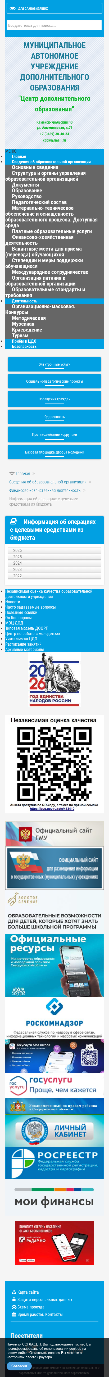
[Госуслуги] (54, 1085)
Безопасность (24, 346)
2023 (17, 569)
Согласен (19, 1366)
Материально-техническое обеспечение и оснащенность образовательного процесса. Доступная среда (51, 217)
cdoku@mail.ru (54, 140)
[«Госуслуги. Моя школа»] (54, 1055)
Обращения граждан (54, 399)
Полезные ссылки (21, 612)
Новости (12, 601)
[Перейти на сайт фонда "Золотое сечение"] (54, 911)
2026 (17, 550)
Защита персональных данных (44, 1299)
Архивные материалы (24, 649)
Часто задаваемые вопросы (30, 607)
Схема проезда (30, 1307)
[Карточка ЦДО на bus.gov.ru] (54, 833)
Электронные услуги (54, 364)
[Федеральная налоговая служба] (54, 1130)
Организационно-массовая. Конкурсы (40, 309)
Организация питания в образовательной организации (40, 281)
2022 (17, 575)
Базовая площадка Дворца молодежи (54, 452)
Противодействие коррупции (54, 434)
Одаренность (54, 417)
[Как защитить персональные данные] (54, 1017)
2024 (17, 563)
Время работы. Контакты (40, 1314)
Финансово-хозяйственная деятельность (39, 240)
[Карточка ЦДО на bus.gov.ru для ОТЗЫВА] (54, 867)
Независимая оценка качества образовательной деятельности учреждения (48, 594)
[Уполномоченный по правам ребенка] (54, 1106)
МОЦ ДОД (14, 623)
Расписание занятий (23, 644)
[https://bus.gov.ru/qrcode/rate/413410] (54, 763)
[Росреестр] (54, 1162)
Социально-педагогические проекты (54, 381)
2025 (17, 556)
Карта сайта (28, 1292)
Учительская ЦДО (21, 638)
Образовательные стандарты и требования (45, 292)
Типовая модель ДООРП (26, 628)
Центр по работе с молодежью (32, 633)
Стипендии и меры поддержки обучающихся (44, 263)
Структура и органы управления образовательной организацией (45, 176)
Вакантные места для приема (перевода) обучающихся (43, 252)
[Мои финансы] (54, 1197)
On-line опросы (18, 617)
